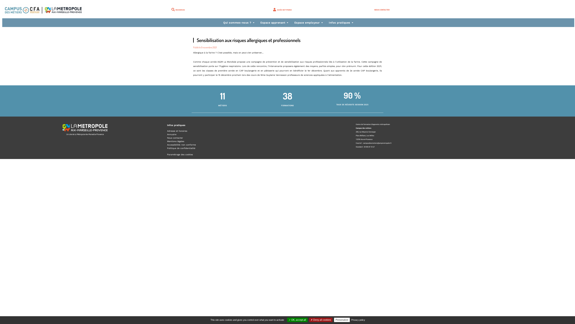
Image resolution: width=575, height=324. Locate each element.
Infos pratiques (339, 22)
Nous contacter (382, 10)
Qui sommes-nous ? (237, 22)
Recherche (180, 10)
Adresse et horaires (177, 131)
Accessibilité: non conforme (181, 145)
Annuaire (171, 134)
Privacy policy (358, 320)
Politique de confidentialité (181, 148)
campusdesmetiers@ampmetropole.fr (377, 143)
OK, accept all (298, 320)
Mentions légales (175, 141)
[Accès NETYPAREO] (274, 9)
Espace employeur (307, 22)
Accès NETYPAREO (284, 10)
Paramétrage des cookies (180, 154)
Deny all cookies (322, 320)
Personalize (342, 320)
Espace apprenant (272, 22)
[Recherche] (173, 9)
